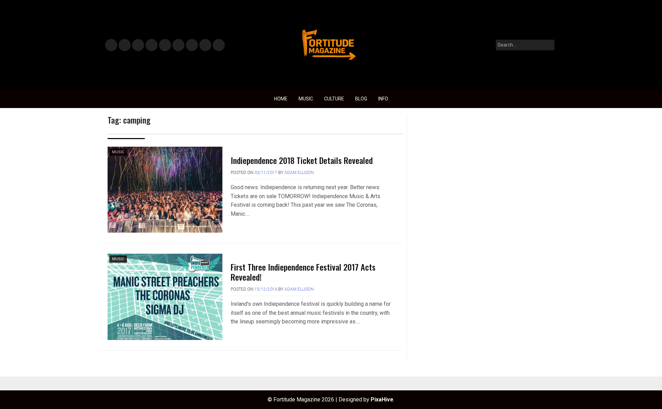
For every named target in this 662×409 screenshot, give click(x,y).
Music (111, 45)
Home (281, 98)
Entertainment (138, 45)
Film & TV (151, 45)
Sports (178, 45)
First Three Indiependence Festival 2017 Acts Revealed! (303, 272)
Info (217, 43)
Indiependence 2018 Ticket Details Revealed (302, 160)
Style (123, 45)
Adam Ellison (299, 172)
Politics (164, 45)
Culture (334, 98)
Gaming (192, 45)
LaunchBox (205, 45)
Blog (361, 98)
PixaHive (382, 399)
